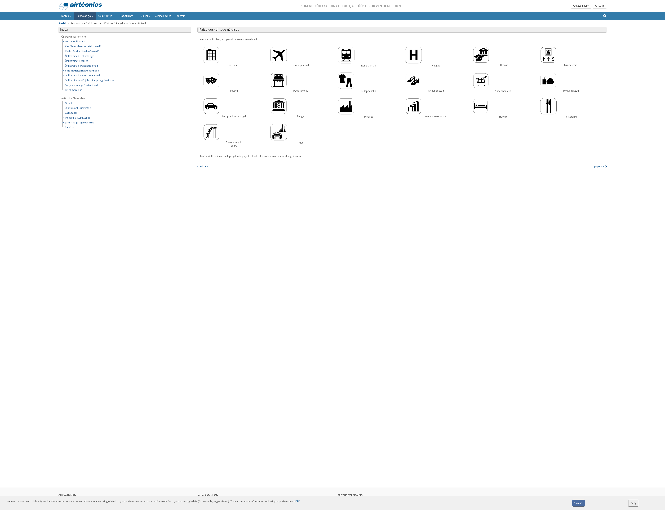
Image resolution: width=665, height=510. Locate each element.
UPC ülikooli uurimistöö (78, 108)
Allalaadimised (163, 15)
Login (601, 5)
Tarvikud (69, 127)
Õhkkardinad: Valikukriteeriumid (82, 75)
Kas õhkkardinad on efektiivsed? (83, 46)
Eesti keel (581, 5)
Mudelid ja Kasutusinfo (78, 117)
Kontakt (181, 15)
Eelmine (203, 166)
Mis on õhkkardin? (75, 41)
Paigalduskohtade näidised (82, 70)
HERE (297, 501)
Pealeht (63, 23)
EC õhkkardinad (73, 90)
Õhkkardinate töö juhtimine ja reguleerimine (89, 80)
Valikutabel (71, 112)
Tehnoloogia (84, 15)
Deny (633, 503)
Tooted (65, 15)
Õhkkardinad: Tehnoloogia (79, 56)
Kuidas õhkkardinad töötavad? (82, 51)
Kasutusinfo (127, 15)
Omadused (71, 103)
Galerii (144, 15)
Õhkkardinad (67, 495)
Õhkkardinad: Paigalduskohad (81, 65)
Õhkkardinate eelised (76, 60)
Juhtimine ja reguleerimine (79, 122)
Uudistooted (105, 15)
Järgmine (599, 166)
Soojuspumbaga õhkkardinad (81, 85)
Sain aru (578, 503)
